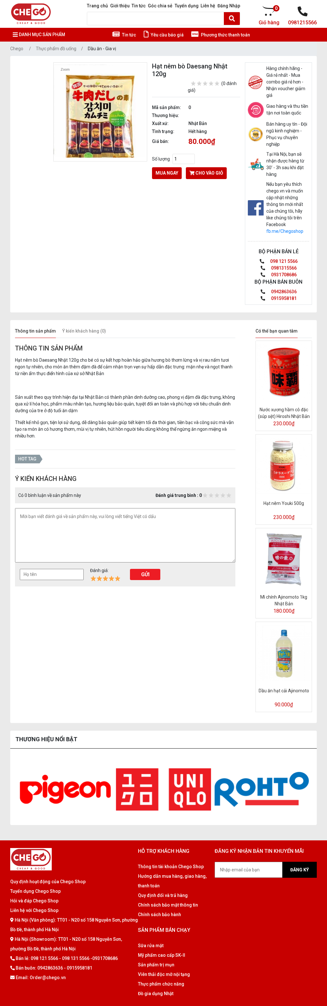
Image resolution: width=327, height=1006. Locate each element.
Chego (16, 48)
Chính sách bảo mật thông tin (168, 905)
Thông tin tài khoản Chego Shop (171, 866)
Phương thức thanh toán (225, 34)
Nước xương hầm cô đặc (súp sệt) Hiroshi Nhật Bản (284, 413)
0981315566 (283, 268)
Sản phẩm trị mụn (156, 964)
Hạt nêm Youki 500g (283, 503)
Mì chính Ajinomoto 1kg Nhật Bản (283, 600)
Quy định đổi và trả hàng (163, 895)
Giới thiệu (120, 5)
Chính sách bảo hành (159, 914)
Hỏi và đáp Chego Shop (34, 900)
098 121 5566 (283, 261)
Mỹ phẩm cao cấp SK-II (161, 955)
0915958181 (283, 298)
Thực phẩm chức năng (161, 983)
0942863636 (283, 291)
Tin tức (139, 5)
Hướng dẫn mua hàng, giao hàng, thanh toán (172, 881)
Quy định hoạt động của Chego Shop (48, 881)
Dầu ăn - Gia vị (102, 48)
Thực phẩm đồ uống (56, 48)
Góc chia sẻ (160, 5)
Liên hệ (208, 5)
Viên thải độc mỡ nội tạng (164, 974)
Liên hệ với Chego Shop (34, 910)
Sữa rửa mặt (151, 945)
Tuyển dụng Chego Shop (35, 891)
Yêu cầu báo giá (167, 34)
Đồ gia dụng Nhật (155, 993)
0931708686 (283, 274)
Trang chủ (97, 5)
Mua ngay (167, 173)
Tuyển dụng (187, 5)
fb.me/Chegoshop (284, 231)
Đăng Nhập (228, 5)
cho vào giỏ (208, 173)
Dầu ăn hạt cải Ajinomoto (284, 690)
